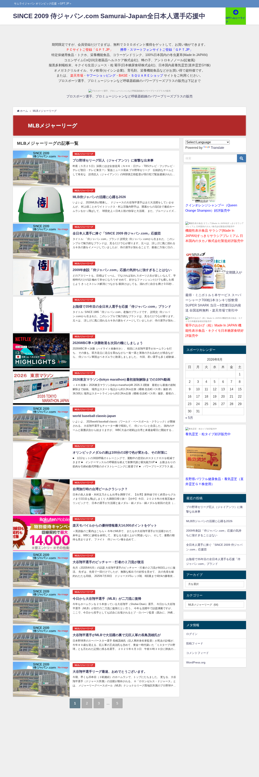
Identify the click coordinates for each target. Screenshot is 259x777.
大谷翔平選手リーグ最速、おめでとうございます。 (110, 671)
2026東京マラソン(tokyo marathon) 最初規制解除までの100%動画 (121, 379)
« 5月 (189, 417)
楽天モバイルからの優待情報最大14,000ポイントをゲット (115, 525)
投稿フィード (194, 643)
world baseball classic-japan (94, 415)
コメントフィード (197, 652)
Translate (217, 147)
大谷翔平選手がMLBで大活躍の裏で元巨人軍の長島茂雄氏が (117, 635)
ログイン (191, 633)
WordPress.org (195, 662)
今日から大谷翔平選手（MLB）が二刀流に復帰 (107, 598)
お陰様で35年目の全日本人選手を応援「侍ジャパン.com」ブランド (122, 306)
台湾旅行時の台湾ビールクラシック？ (100, 489)
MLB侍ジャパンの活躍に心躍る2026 (99, 196)
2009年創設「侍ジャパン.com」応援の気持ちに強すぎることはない (122, 269)
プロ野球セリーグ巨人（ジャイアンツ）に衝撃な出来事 (113, 160)
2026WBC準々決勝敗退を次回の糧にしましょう (108, 342)
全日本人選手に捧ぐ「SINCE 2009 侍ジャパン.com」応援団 (117, 233)
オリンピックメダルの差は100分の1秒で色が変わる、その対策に (120, 452)
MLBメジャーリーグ (84, 154)
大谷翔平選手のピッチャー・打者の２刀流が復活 (108, 562)
